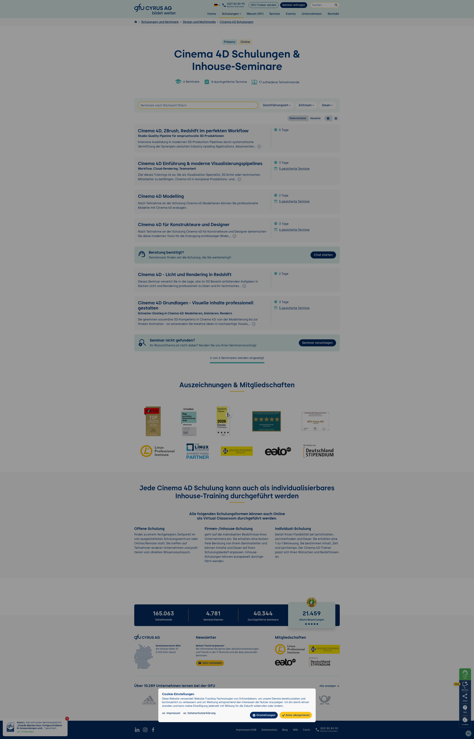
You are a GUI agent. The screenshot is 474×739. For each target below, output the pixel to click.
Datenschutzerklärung (202, 713)
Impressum (173, 713)
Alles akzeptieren (297, 715)
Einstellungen (265, 715)
